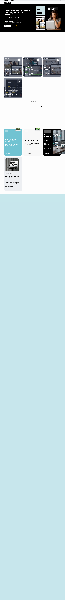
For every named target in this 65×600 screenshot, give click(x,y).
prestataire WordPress (51, 106)
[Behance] (12, 0)
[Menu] (60, 2)
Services (20, 2)
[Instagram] (6, 0)
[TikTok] (11, 0)
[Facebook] (4, 0)
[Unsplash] (13, 0)
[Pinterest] (7, 0)
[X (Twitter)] (5, 0)
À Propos (26, 2)
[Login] (60, 0)
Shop (40, 2)
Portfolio (31, 2)
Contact (44, 2)
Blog (35, 2)
